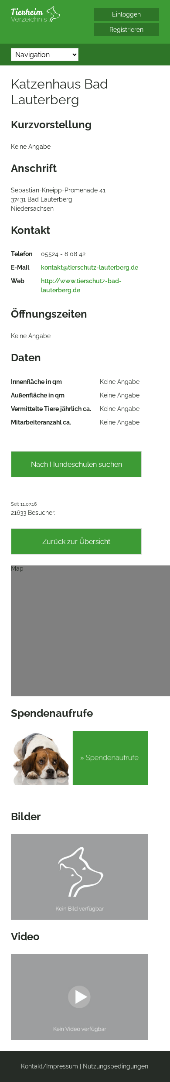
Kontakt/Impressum (49, 1066)
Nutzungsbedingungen (115, 1066)
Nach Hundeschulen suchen (76, 464)
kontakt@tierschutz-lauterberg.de (89, 267)
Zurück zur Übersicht (76, 542)
